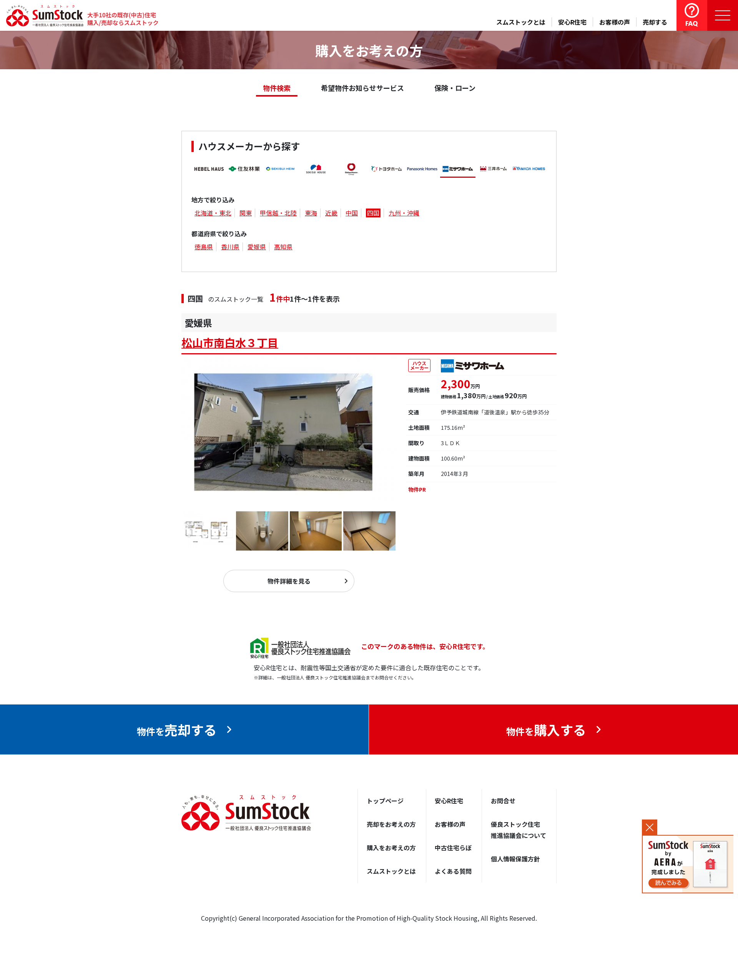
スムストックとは (520, 22)
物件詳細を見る (289, 581)
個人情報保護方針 (515, 858)
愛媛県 (257, 246)
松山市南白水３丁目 (229, 342)
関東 (245, 213)
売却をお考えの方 (391, 824)
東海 (311, 213)
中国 (352, 213)
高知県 (283, 246)
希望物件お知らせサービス (362, 88)
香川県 (230, 246)
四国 (373, 213)
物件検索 (277, 88)
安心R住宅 (572, 22)
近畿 (331, 213)
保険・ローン (454, 88)
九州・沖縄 (404, 213)
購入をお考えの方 (391, 847)
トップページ (385, 800)
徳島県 (203, 246)
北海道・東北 (212, 213)
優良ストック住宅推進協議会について (518, 829)
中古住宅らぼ (453, 847)
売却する (655, 22)
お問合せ (503, 800)
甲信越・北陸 (278, 213)
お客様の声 (614, 22)
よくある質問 (453, 871)
